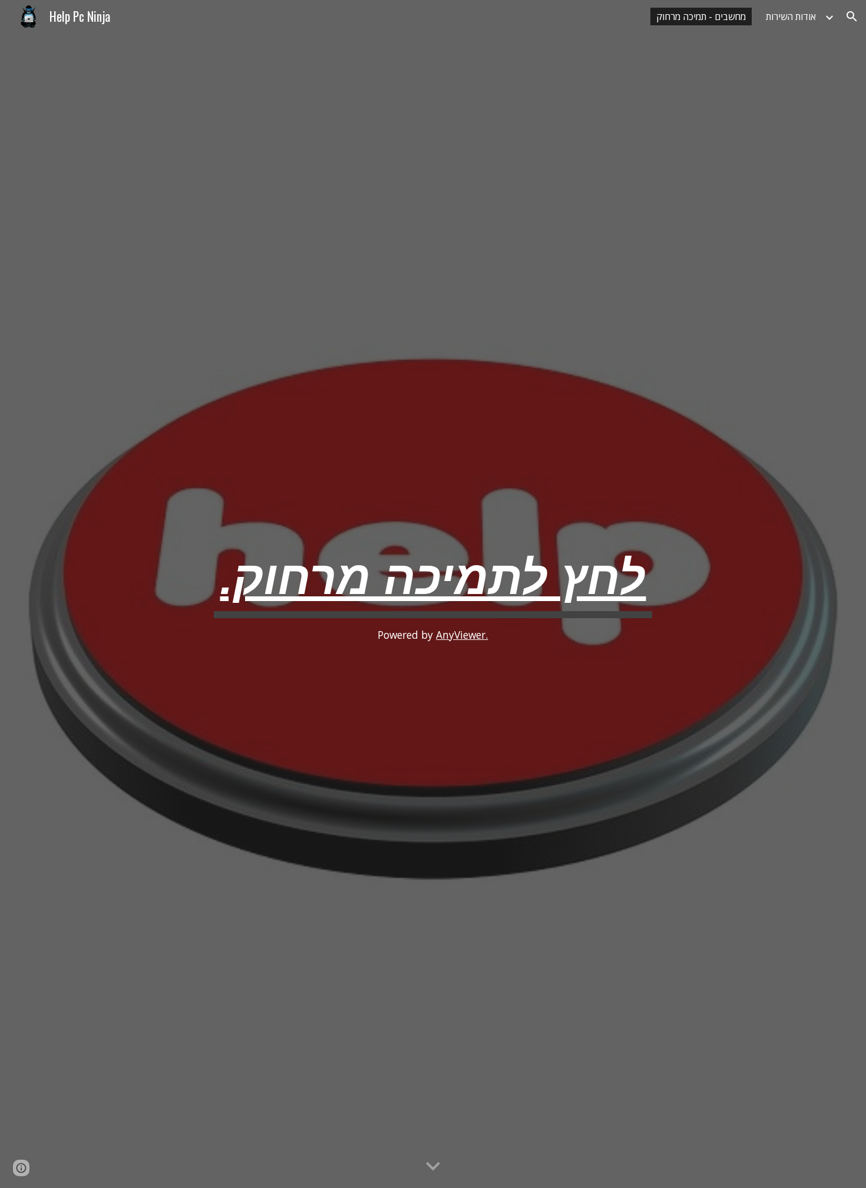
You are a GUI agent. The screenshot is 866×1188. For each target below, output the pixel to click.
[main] (433, 594)
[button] (852, 16)
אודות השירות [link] (791, 16)
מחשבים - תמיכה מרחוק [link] (701, 16)
